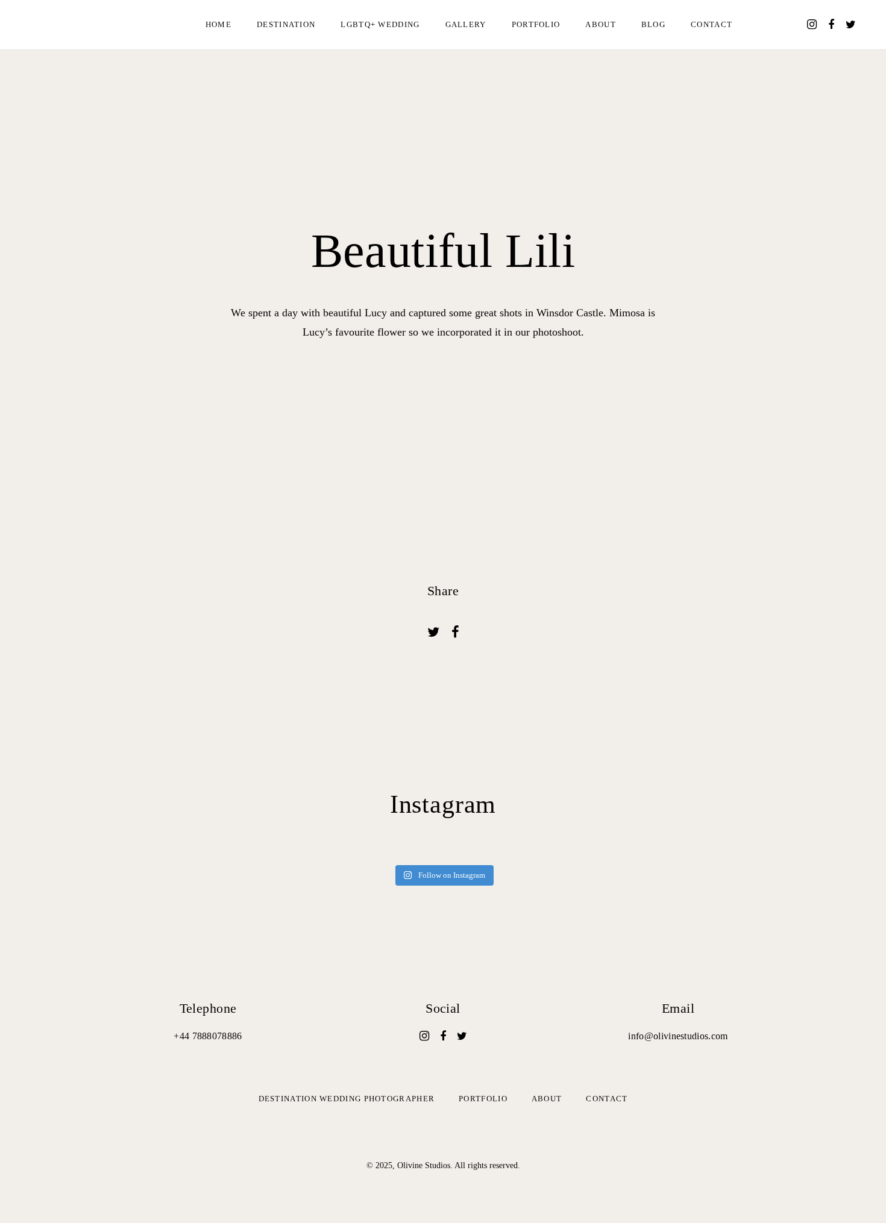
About (600, 24)
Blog (653, 24)
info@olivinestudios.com (677, 1036)
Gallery (465, 24)
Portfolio (536, 24)
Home (218, 24)
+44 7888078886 (208, 1036)
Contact (711, 24)
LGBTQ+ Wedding (380, 24)
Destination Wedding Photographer (347, 1098)
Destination (286, 24)
